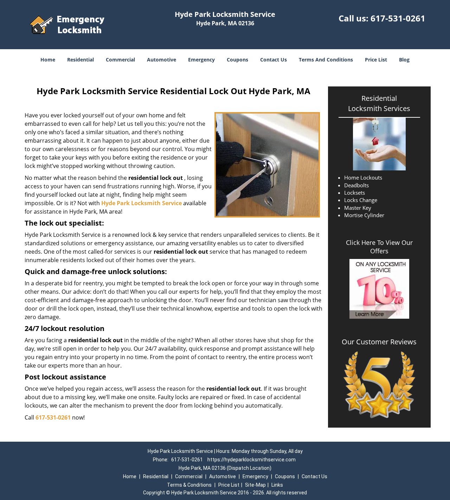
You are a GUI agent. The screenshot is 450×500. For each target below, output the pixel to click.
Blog (404, 59)
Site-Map (255, 485)
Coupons (237, 59)
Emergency (201, 59)
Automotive (161, 59)
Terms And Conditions (326, 59)
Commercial (120, 59)
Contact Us (273, 59)
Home (47, 59)
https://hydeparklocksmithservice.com (251, 459)
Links (277, 485)
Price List (376, 59)
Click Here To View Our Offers (379, 246)
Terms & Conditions (189, 485)
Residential (80, 59)
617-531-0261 (398, 18)
